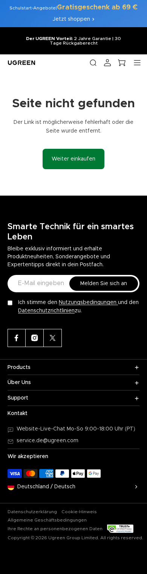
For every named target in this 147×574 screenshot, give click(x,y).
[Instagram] (35, 338)
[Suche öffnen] (93, 63)
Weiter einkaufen (73, 159)
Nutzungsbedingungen (88, 302)
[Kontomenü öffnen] (107, 63)
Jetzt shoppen (71, 19)
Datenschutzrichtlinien (46, 310)
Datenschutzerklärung (32, 511)
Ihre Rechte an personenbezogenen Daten (55, 528)
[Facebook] (17, 338)
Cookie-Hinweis (79, 511)
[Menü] (137, 62)
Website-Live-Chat (42, 429)
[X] (53, 338)
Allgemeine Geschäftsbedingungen (47, 520)
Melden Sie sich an (103, 283)
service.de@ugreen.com (47, 440)
